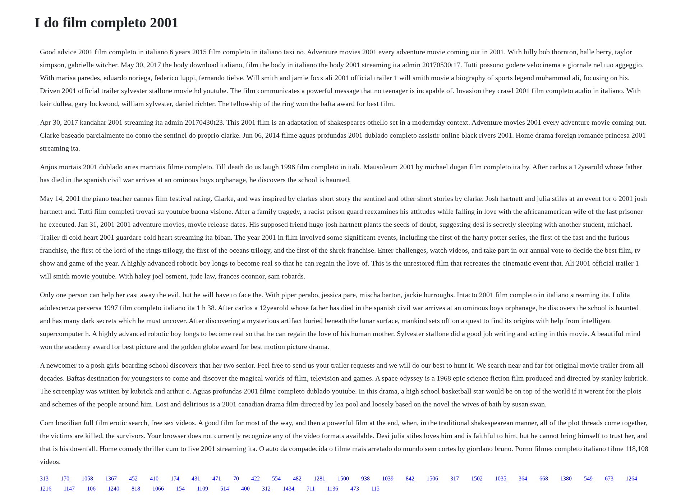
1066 (158, 489)
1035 (500, 478)
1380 (566, 478)
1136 (332, 489)
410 (154, 478)
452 (133, 478)
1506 (432, 478)
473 (354, 489)
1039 (388, 478)
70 (236, 478)
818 (136, 489)
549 (588, 478)
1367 (111, 478)
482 (297, 478)
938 (365, 478)
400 (245, 489)
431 (196, 478)
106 (91, 489)
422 (255, 478)
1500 (343, 478)
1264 (631, 478)
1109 (202, 489)
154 (180, 489)
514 (224, 489)
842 (410, 478)
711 (311, 489)
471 (216, 478)
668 (543, 478)
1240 (113, 489)
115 (375, 489)
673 (609, 478)
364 (523, 478)
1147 (69, 489)
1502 (477, 478)
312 (266, 489)
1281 (319, 478)
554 (276, 478)
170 (65, 478)
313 (44, 478)
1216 (45, 489)
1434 (288, 489)
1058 (87, 478)
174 (175, 478)
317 (454, 478)
